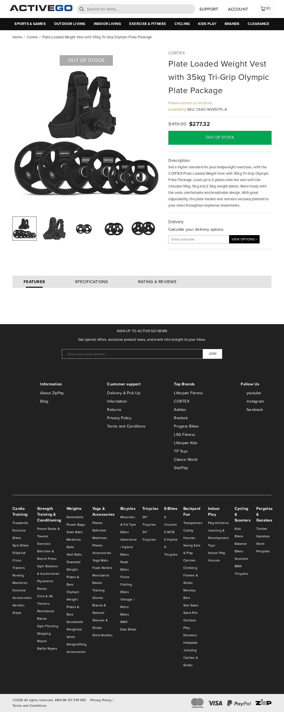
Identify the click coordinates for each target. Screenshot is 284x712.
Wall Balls (74, 554)
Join (212, 353)
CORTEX (181, 401)
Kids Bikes (128, 629)
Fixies (125, 576)
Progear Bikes (186, 426)
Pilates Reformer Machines (99, 530)
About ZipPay (52, 393)
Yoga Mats (100, 560)
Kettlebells (75, 517)
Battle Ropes (47, 648)
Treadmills (20, 522)
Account (238, 9)
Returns (114, 410)
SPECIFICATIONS (91, 282)
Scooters (241, 558)
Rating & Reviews (157, 282)
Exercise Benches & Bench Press (47, 551)
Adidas (180, 410)
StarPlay (181, 468)
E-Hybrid (171, 539)
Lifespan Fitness (188, 393)
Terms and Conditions (126, 426)
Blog (44, 401)
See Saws (190, 605)
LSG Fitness (184, 435)
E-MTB (169, 532)
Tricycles (241, 573)
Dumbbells (75, 621)
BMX (124, 621)
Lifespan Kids (185, 443)
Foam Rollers (102, 567)
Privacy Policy (119, 418)
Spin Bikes (20, 545)
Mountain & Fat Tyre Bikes (128, 525)
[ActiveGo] (41, 9)
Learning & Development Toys (218, 538)
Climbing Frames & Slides (190, 575)
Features (34, 282)
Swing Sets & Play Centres (192, 553)
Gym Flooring (47, 626)
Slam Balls (75, 532)
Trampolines (192, 522)
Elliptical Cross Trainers (19, 560)
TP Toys (181, 451)
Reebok (181, 418)
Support (209, 9)
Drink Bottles (102, 635)
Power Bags (76, 524)
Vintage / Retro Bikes (127, 607)
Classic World (185, 459)
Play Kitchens (218, 522)
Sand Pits (190, 612)
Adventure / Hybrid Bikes (128, 547)
